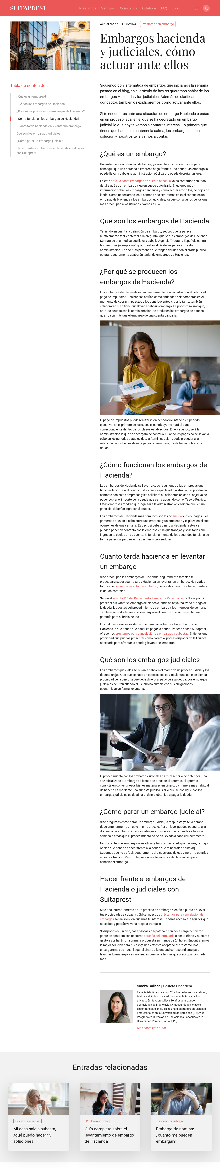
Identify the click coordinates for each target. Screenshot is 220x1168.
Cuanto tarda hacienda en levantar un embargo (48, 126)
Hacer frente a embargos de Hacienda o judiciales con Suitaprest (50, 150)
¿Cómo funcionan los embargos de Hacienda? (47, 118)
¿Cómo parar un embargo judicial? (39, 141)
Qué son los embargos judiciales (38, 133)
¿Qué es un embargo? (31, 96)
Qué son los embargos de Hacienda (40, 104)
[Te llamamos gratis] (206, 10)
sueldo (177, 516)
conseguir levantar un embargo (136, 586)
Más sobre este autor (151, 1028)
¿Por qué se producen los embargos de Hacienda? (50, 111)
